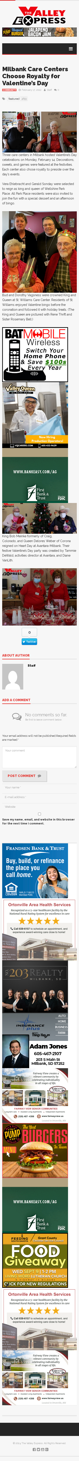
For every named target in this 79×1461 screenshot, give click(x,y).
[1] (35, 414)
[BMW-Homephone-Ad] (35, 354)
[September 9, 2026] (35, 1260)
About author (16, 655)
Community (9, 90)
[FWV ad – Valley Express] (35, 1095)
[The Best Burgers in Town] (35, 1150)
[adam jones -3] (35, 1040)
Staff (49, 90)
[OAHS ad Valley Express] (39, 929)
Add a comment (16, 700)
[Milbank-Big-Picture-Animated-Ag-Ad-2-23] (35, 475)
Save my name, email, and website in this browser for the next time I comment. (38, 821)
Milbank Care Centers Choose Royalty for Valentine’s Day (35, 76)
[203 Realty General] (35, 986)
